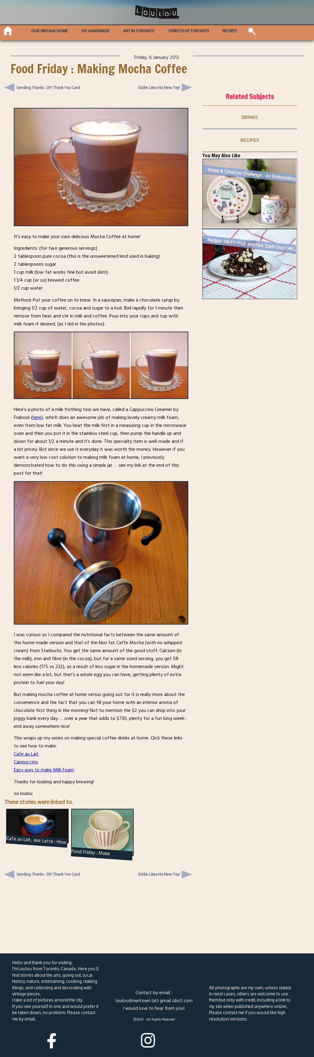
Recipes (230, 31)
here (37, 417)
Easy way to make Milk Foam (44, 770)
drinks (250, 117)
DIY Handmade (96, 31)
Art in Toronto (139, 31)
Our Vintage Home (49, 31)
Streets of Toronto (188, 31)
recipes (249, 140)
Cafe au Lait (26, 754)
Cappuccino (26, 762)
